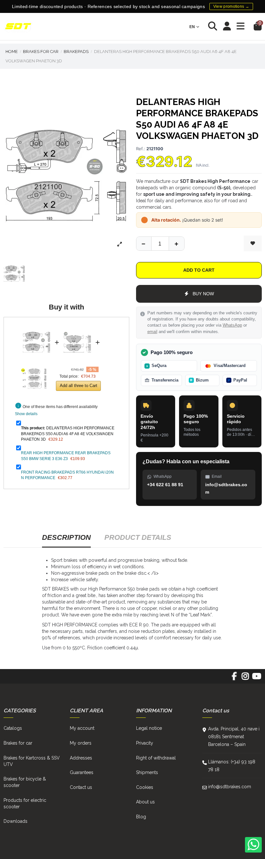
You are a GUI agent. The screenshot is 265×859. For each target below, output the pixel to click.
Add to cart (199, 270)
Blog (141, 816)
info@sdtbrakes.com (229, 786)
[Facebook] (234, 678)
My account (82, 728)
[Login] (227, 26)
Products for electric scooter (25, 803)
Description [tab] (66, 537)
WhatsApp (232, 325)
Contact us (81, 787)
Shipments (147, 772)
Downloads (15, 821)
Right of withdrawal (156, 757)
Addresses (81, 757)
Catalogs (13, 728)
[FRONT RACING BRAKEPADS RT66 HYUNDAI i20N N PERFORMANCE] (34, 363)
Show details (26, 414)
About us (145, 801)
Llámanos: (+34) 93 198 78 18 (231, 765)
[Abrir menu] (241, 26)
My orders (80, 743)
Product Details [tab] (137, 537)
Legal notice (149, 728)
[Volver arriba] (176, 243)
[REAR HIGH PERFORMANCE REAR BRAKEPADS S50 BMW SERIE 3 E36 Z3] (77, 327)
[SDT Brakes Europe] (18, 27)
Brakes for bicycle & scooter (25, 782)
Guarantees (81, 772)
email (152, 332)
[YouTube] (256, 678)
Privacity (144, 743)
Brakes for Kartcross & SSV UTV (32, 761)
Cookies (144, 787)
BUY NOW (203, 293)
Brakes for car (18, 743)
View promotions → (231, 6)
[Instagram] (245, 678)
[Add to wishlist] (253, 243)
